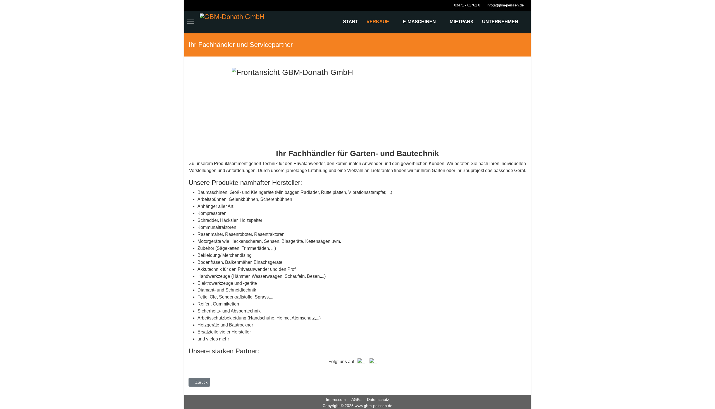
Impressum (336, 399)
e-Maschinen (419, 21)
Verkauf (377, 21)
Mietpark (462, 21)
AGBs (356, 399)
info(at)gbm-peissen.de (505, 5)
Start (350, 21)
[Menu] (190, 22)
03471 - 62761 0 (467, 5)
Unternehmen (500, 21)
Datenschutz (378, 399)
